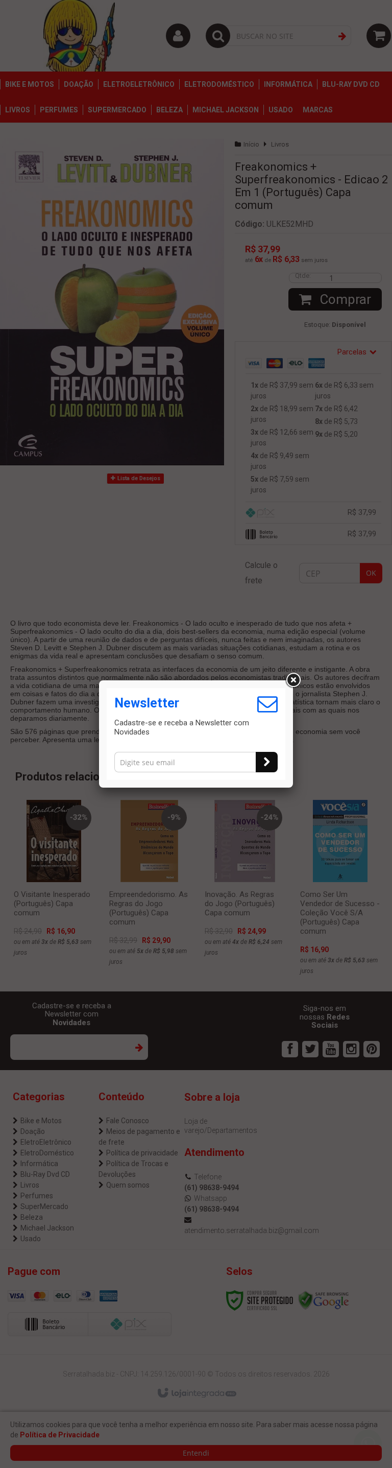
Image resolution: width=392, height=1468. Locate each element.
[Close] (293, 680)
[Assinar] (267, 762)
